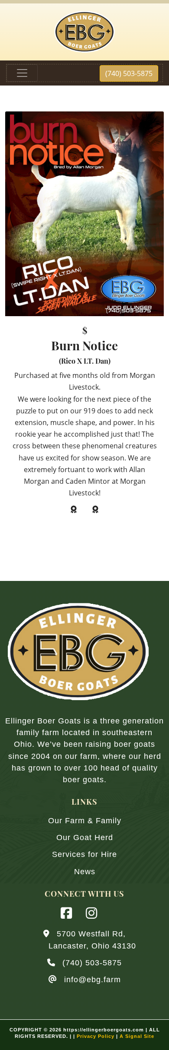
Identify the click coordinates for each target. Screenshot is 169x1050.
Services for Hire (84, 854)
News (84, 871)
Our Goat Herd (84, 837)
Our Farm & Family (84, 820)
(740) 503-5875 (129, 73)
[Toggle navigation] (22, 73)
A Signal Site (137, 1036)
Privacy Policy (95, 1036)
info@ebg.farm (92, 979)
